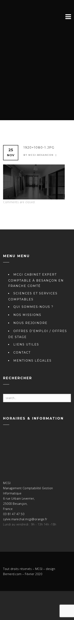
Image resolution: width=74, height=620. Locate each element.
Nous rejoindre (30, 323)
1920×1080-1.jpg (38, 147)
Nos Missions (27, 315)
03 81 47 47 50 (13, 514)
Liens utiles (26, 344)
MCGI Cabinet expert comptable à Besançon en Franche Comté (36, 280)
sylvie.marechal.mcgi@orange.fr (25, 519)
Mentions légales (32, 360)
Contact (22, 352)
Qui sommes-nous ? (33, 307)
